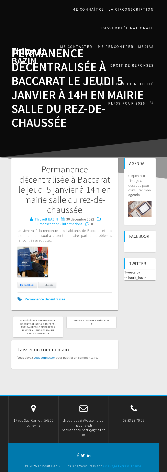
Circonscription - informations (59, 224)
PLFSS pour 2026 (126, 103)
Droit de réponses (132, 65)
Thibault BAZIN (28, 56)
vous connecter (44, 357)
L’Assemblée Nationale (127, 28)
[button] (152, 103)
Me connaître (88, 9)
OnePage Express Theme (122, 466)
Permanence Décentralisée (45, 299)
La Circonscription (131, 9)
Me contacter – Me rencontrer (97, 46)
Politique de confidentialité (119, 84)
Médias (146, 46)
